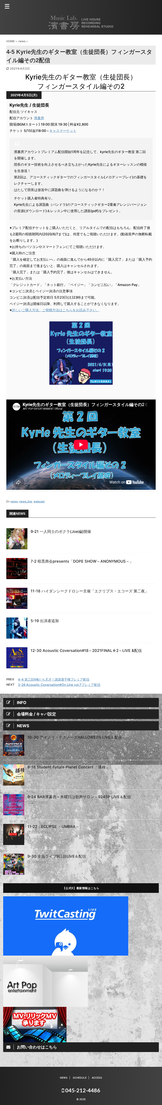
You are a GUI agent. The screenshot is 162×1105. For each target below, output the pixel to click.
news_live (25, 501)
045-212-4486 (82, 1090)
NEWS (64, 1077)
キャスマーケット (62, 131)
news (14, 501)
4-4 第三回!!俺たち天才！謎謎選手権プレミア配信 (53, 679)
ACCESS (97, 1077)
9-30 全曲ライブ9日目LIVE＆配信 (56, 856)
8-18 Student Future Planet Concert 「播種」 (68, 767)
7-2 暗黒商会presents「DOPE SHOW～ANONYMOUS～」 (82, 561)
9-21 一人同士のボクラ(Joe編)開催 (61, 531)
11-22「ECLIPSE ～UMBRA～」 (55, 826)
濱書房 (39, 118)
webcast (39, 501)
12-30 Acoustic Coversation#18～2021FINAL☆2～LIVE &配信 (86, 650)
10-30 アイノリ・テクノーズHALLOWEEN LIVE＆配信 (74, 737)
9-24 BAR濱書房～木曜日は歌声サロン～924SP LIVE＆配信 (79, 797)
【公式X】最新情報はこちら (81, 888)
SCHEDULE (79, 1077)
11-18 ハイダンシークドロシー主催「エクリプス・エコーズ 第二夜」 (90, 591)
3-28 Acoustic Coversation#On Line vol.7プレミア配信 (59, 685)
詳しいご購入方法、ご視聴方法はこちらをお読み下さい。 (56, 310)
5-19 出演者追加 (45, 621)
